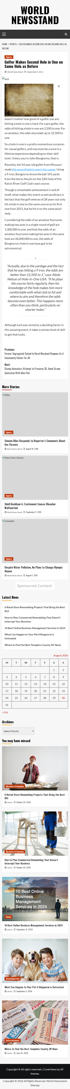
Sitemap (35, 1085)
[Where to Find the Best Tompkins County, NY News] (35, 1022)
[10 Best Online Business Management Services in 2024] (35, 899)
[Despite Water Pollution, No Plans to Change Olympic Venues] (35, 541)
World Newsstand (35, 14)
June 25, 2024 (22, 1053)
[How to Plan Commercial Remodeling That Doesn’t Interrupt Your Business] (35, 833)
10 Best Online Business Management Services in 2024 (35, 628)
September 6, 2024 (24, 991)
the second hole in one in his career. (34, 169)
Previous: (34, 354)
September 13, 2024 (24, 929)
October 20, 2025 (23, 802)
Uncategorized (12, 978)
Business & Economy (15, 786)
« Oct (5, 712)
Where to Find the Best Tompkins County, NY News (33, 644)
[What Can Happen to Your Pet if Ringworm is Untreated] (35, 961)
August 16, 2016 (32, 448)
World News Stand (15, 72)
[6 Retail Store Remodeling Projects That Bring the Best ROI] (35, 768)
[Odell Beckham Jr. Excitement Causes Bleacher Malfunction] (35, 478)
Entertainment (12, 1040)
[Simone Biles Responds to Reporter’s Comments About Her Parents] (35, 414)
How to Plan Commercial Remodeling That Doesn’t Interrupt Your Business (32, 619)
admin (10, 802)
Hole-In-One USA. (34, 279)
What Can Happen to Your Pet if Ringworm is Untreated (29, 636)
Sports (9, 57)
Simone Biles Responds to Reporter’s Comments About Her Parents (35, 442)
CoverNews (50, 1069)
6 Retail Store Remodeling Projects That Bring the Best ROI (35, 609)
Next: (32, 369)
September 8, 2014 (35, 72)
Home (8, 916)
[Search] (66, 34)
